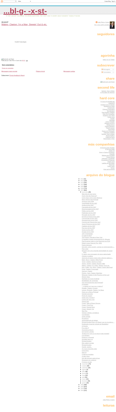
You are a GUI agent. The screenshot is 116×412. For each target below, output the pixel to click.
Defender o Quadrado (108, 158)
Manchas (112, 165)
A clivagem (85, 284)
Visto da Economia (109, 169)
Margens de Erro (110, 123)
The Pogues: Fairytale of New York (92, 237)
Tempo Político (110, 135)
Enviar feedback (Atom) (17, 75)
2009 (82, 186)
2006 (82, 385)
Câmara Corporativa (108, 109)
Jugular (112, 118)
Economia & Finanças (108, 160)
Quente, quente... (87, 347)
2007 (82, 190)
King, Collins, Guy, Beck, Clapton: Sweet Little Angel (97, 267)
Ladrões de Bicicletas (108, 163)
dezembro (85, 192)
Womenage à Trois (109, 138)
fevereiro (85, 381)
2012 (82, 180)
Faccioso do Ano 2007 (88, 228)
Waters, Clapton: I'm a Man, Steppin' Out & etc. (24, 24)
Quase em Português (108, 131)
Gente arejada (86, 316)
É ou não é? (85, 328)
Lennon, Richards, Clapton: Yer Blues (93, 290)
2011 (82, 182)
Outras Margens (110, 126)
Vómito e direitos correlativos (90, 313)
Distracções (85, 301)
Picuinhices (85, 318)
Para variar (85, 249)
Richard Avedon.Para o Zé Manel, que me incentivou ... (98, 322)
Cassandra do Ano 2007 (89, 207)
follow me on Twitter (109, 59)
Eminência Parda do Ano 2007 (91, 216)
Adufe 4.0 (112, 151)
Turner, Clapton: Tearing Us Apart (91, 262)
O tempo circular (87, 362)
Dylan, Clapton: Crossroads (90, 269)
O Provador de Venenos (107, 92)
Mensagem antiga (69, 71)
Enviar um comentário (7, 68)
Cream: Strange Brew (88, 307)
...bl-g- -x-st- (25, 11)
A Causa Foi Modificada (108, 101)
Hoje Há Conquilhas (109, 114)
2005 (82, 386)
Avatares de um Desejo (108, 104)
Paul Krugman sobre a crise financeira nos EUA (96, 241)
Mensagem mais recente (9, 71)
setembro (85, 368)
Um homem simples (88, 331)
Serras (113, 168)
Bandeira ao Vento (109, 106)
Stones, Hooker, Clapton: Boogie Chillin (93, 263)
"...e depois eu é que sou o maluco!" (92, 286)
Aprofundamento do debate (90, 320)
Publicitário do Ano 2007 (89, 213)
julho (83, 371)
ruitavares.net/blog (109, 132)
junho (84, 373)
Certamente (111, 108)
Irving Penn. (85, 350)
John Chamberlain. (87, 233)
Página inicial (40, 71)
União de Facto (110, 137)
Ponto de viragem (87, 296)
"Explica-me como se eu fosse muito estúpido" (95, 333)
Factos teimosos (87, 245)
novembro (85, 364)
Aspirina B (111, 103)
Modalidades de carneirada (90, 280)
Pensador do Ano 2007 (88, 215)
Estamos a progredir (88, 337)
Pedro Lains (111, 166)
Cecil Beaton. (86, 314)
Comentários (107, 72)
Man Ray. (85, 311)
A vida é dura (86, 356)
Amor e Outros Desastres (107, 152)
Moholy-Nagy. (86, 277)
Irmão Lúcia (111, 117)
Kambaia (112, 120)
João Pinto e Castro (103, 22)
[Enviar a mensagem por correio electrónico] (26, 60)
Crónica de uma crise (88, 299)
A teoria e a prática (87, 256)
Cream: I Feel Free (87, 305)
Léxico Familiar (110, 121)
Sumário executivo (87, 294)
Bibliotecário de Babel (108, 155)
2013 (82, 179)
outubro (84, 366)
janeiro (84, 383)
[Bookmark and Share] (108, 82)
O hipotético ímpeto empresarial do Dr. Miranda (96, 239)
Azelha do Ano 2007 (88, 205)
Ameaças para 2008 (88, 201)
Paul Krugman (110, 128)
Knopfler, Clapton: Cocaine (90, 288)
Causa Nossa (110, 157)
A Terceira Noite (110, 149)
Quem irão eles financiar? (89, 196)
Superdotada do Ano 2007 (89, 203)
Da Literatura (111, 111)
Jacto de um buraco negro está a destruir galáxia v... (97, 258)
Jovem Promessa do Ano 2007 (91, 224)
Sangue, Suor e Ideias (108, 91)
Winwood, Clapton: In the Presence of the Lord (95, 275)
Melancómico (111, 125)
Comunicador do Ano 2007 (90, 218)
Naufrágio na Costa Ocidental (90, 279)
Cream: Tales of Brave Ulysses (91, 303)
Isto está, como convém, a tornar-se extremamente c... (98, 247)
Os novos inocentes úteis (89, 349)
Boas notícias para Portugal (90, 199)
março (84, 379)
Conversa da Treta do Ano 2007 (91, 222)
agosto (84, 369)
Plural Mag (111, 129)
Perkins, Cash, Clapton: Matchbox (92, 273)
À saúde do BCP (87, 235)
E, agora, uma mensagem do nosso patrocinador (96, 254)
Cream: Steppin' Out (88, 309)
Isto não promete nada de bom (91, 358)
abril (83, 377)
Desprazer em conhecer (89, 360)
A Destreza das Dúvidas (107, 147)
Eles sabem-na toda (88, 343)
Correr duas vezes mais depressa (92, 198)
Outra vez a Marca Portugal (90, 292)
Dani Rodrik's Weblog (108, 112)
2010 (82, 184)
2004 (82, 388)
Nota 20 (84, 352)
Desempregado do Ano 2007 (90, 209)
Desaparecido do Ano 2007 (90, 220)
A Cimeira (85, 326)
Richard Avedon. (87, 341)
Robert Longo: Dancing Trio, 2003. (92, 243)
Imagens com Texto (109, 115)
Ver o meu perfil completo (101, 25)
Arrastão (112, 154)
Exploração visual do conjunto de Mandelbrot (95, 324)
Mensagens (106, 69)
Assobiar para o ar (87, 339)
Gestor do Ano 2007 (88, 230)
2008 (82, 188)
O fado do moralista (87, 354)
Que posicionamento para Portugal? (92, 282)
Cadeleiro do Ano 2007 (88, 226)
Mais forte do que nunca (89, 194)
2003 (82, 390)
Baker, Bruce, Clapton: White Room (92, 260)
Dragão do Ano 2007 (88, 232)
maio (83, 375)
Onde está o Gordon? (88, 297)
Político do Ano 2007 (88, 211)
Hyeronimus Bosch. (88, 330)
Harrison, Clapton (87, 271)
